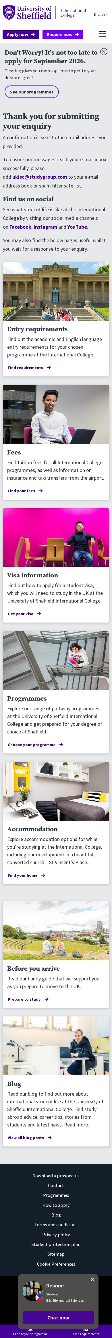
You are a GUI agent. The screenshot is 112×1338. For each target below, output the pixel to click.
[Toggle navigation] (101, 34)
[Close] (102, 50)
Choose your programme (31, 744)
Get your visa (20, 613)
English (99, 14)
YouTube (77, 227)
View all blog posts (26, 1137)
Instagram (45, 227)
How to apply (56, 1205)
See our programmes (32, 92)
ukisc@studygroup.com (39, 177)
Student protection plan (56, 1244)
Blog (56, 1215)
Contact (56, 1185)
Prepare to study (24, 999)
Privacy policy (56, 1234)
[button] (58, 1317)
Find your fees (21, 490)
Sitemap (56, 1254)
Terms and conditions (56, 1224)
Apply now (17, 34)
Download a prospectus (56, 1176)
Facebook (20, 227)
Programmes (56, 1195)
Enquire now (60, 34)
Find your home (22, 875)
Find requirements (25, 367)
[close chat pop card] (93, 1279)
